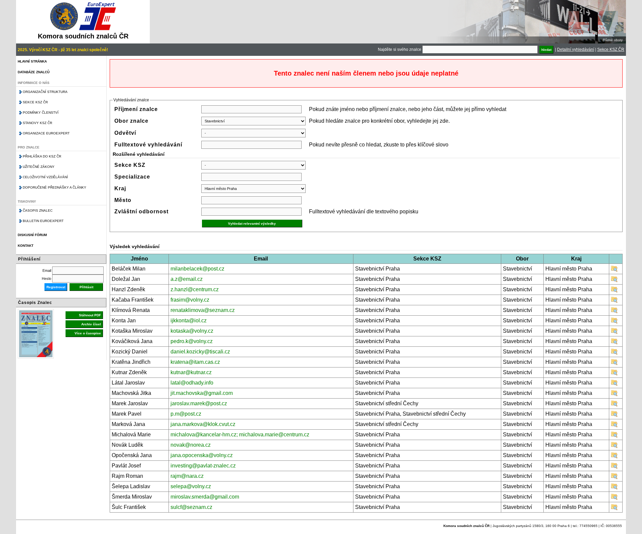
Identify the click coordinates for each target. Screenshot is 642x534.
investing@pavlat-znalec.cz (203, 465)
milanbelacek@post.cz (197, 269)
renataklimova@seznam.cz (203, 310)
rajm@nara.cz (187, 476)
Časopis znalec (37, 210)
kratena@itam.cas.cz (195, 362)
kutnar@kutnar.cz (191, 372)
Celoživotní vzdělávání (45, 177)
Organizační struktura (45, 92)
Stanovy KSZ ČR (37, 123)
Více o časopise (88, 333)
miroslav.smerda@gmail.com (205, 497)
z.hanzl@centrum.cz (195, 289)
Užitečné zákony (39, 167)
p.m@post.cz (186, 414)
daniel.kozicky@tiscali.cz (200, 351)
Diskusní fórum (32, 235)
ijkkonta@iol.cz (189, 320)
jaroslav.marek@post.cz (199, 403)
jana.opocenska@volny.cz (202, 455)
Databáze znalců (33, 72)
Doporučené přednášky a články (54, 187)
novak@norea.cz (191, 445)
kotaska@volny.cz (192, 331)
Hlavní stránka (32, 61)
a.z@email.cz (187, 279)
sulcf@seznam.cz (191, 507)
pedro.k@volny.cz (192, 341)
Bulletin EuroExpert (43, 221)
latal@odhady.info (192, 383)
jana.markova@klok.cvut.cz (203, 424)
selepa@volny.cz (191, 486)
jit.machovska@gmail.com (202, 393)
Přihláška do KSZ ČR (42, 156)
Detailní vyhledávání (575, 49)
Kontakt (25, 245)
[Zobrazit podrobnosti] (614, 270)
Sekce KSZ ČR (610, 49)
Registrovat (55, 287)
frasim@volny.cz (190, 300)
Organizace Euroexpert (46, 133)
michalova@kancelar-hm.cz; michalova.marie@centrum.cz (240, 434)
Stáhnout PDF (90, 315)
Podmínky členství (41, 112)
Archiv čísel (91, 324)
